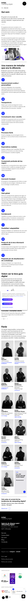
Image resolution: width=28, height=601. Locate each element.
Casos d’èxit (5, 535)
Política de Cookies (18, 296)
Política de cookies (6, 561)
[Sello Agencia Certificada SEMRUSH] (12, 576)
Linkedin (18, 551)
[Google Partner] (4, 576)
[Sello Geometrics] (12, 581)
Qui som (4, 537)
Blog (2, 540)
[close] (24, 589)
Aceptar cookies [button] (7, 299)
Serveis (3, 533)
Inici (2, 8)
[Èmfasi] (7, 3)
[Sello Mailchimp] (4, 581)
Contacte (4, 542)
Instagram (12, 551)
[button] (2, 319)
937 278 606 (6, 529)
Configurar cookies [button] (7, 307)
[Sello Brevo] (20, 576)
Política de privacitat (7, 559)
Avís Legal (4, 556)
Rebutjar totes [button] (7, 303)
